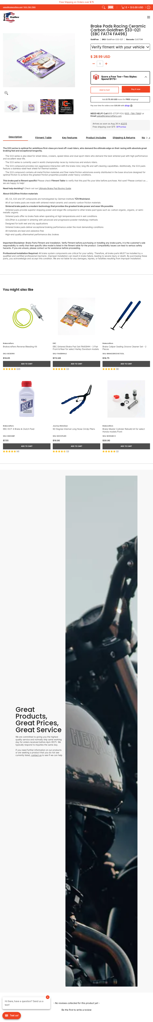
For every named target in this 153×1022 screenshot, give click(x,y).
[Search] (103, 7)
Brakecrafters (8, 343)
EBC (54, 343)
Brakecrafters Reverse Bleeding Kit (20, 346)
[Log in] (149, 7)
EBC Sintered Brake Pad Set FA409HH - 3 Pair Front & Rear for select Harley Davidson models (76, 347)
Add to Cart (105, 90)
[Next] (73, 60)
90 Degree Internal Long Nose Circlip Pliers (74, 429)
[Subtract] (94, 64)
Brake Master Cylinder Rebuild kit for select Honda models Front (123, 430)
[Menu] (148, 17)
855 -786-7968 (133, 113)
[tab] (15, 138)
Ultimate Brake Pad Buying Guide (55, 188)
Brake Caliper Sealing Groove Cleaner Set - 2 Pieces (124, 347)
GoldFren (95, 39)
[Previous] (5, 60)
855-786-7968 (30, 7)
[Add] (106, 64)
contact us (36, 755)
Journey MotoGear (60, 426)
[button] (110, 7)
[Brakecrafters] (11, 17)
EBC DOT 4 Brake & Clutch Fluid (18, 429)
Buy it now (135, 89)
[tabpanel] (76, 202)
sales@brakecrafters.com (12, 7)
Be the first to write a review (76, 1009)
